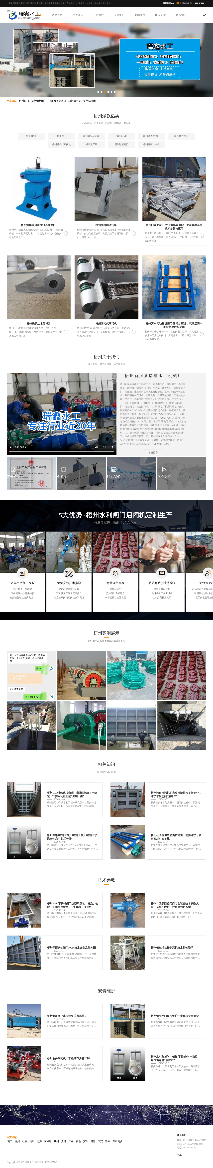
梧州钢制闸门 (38, 100)
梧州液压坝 (91, 144)
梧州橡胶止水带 (151, 144)
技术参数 (98, 14)
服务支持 (160, 14)
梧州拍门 (24, 100)
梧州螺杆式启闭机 (61, 144)
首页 (39, 14)
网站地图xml (168, 3)
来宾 (100, 1141)
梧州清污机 (74, 100)
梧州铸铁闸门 (181, 136)
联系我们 (181, 14)
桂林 (24, 1141)
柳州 (17, 1141)
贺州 (85, 1141)
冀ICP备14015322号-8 (46, 1162)
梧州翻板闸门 (121, 144)
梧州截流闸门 (90, 100)
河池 (93, 1141)
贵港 (63, 1141)
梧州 (31, 1141)
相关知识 (78, 14)
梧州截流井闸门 (151, 136)
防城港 (48, 1141)
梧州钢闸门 (31, 136)
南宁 (9, 1141)
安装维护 (119, 14)
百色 (78, 1141)
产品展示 (57, 14)
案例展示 (139, 14)
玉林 (71, 1141)
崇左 (107, 1141)
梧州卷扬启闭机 (57, 100)
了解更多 (153, 452)
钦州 (56, 1141)
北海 (39, 1141)
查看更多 (117, 1141)
